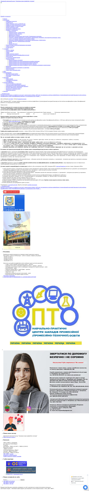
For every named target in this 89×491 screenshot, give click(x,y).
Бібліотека (8, 66)
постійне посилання (32, 184)
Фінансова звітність (11, 90)
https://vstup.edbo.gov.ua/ (14, 121)
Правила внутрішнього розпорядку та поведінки (17, 67)
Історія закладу (9, 47)
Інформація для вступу (11, 21)
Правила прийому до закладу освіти (14, 26)
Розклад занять (9, 51)
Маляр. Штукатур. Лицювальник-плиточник (19, 41)
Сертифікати (9, 81)
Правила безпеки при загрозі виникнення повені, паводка (23, 63)
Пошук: (5, 479)
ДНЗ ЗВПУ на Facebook (9, 481)
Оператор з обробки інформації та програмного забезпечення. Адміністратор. (27, 40)
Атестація (8, 76)
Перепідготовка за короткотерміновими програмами (18, 45)
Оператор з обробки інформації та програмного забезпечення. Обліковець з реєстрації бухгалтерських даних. (35, 37)
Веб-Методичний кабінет (12, 73)
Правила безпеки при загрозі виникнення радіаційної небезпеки (24, 61)
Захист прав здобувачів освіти (13, 70)
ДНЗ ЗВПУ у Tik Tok (8, 483)
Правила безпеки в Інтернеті (16, 60)
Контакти (5, 91)
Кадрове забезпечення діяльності (14, 87)
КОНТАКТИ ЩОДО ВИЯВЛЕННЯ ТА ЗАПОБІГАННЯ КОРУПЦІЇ (19, 277)
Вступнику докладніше (9, 275)
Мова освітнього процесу (9, 437)
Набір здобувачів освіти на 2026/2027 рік (15, 23)
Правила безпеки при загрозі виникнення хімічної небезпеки (23, 62)
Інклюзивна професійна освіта (13, 28)
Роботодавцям (9, 78)
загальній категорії (12, 184)
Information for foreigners (11, 80)
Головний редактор (21, 99)
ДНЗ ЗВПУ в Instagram (8, 482)
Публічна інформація (8, 82)
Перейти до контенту (6, 16)
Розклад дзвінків (10, 50)
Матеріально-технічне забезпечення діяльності (17, 86)
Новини (5, 18)
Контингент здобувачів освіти (13, 88)
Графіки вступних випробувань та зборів (16, 25)
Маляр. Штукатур (13, 43)
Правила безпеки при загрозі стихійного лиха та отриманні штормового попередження (29, 65)
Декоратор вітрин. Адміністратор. (17, 32)
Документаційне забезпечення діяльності (16, 85)
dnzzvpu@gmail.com (61, 166)
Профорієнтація (5, 93)
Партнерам (6, 77)
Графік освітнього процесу (12, 53)
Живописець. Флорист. (14, 35)
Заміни (7, 52)
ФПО (4, 71)
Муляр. (10, 42)
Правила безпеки (10, 58)
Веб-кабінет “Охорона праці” (13, 75)
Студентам (5, 48)
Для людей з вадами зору (13, 191)
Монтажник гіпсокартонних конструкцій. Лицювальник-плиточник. (25, 36)
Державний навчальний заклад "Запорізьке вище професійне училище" (17, 1)
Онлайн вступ (9, 22)
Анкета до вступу (10, 46)
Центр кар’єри (12, 31)
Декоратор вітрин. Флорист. (15, 33)
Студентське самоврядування (13, 57)
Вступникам (6, 20)
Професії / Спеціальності (12, 30)
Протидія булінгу (10, 68)
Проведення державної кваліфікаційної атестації (17, 55)
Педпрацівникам (7, 72)
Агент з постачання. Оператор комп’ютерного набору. (22, 38)
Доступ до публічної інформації (13, 83)
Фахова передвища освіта (12, 27)
